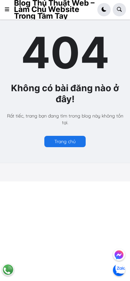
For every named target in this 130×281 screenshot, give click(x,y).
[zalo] (119, 270)
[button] (9, 9)
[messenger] (119, 255)
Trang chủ (65, 141)
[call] (8, 270)
